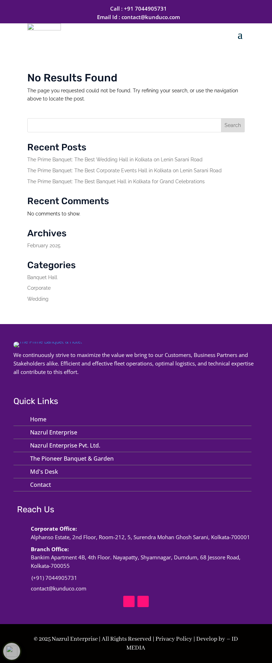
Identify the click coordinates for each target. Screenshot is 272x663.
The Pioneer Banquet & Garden (72, 458)
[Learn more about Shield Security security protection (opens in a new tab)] (11, 651)
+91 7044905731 (145, 8)
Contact (40, 485)
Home (38, 419)
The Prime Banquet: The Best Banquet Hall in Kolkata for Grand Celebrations (116, 181)
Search (233, 125)
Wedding (38, 299)
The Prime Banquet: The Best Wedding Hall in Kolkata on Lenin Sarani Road (115, 159)
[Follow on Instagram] (143, 601)
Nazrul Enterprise (53, 432)
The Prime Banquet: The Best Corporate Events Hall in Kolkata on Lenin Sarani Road (124, 170)
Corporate (39, 288)
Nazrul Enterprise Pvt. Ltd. (65, 445)
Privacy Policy (173, 639)
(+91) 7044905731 (54, 577)
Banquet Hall (42, 277)
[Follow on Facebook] (129, 601)
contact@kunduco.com (150, 17)
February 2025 (44, 245)
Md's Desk (44, 471)
